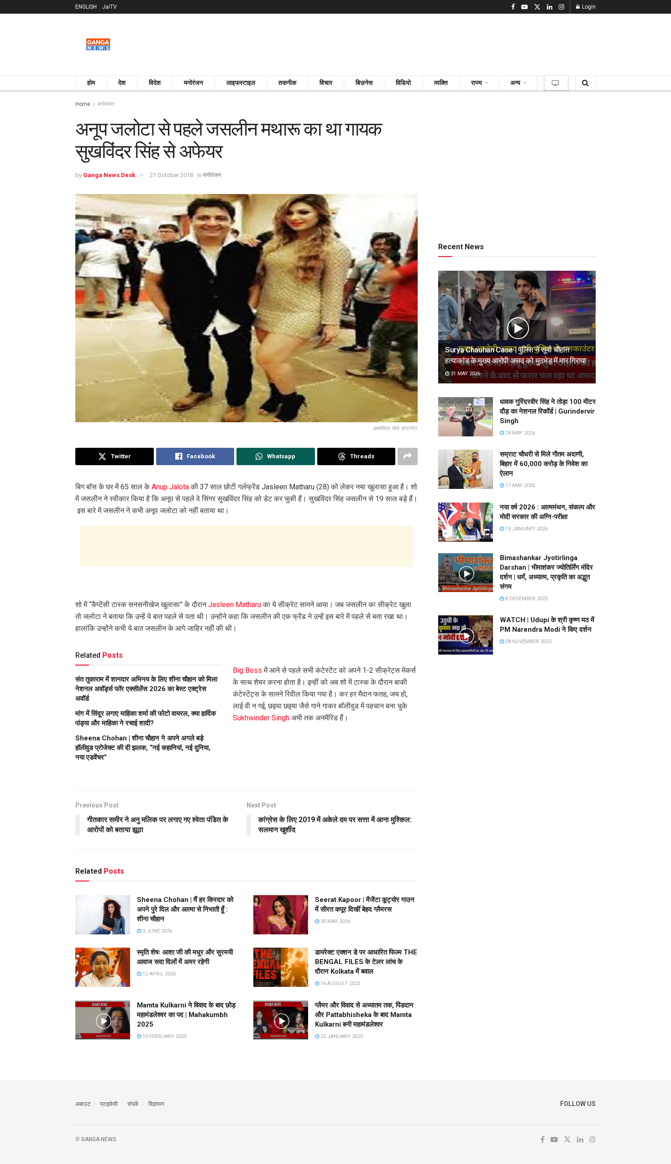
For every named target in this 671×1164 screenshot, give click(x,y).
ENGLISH (86, 7)
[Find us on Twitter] (537, 7)
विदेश (155, 82)
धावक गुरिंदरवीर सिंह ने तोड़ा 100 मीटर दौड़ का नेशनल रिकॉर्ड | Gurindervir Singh (548, 411)
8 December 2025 (526, 599)
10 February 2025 (164, 1036)
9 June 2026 (156, 931)
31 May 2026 (464, 374)
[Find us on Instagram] (561, 7)
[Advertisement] (429, 42)
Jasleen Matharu (234, 604)
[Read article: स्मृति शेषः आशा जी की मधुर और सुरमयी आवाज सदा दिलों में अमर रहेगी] (102, 967)
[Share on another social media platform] (408, 456)
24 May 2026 (519, 433)
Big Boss (247, 670)
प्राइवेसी (109, 1104)
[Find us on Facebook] (513, 7)
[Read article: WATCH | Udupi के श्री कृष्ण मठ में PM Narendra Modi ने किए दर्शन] (465, 635)
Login (588, 7)
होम (91, 82)
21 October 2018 (171, 175)
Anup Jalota (170, 486)
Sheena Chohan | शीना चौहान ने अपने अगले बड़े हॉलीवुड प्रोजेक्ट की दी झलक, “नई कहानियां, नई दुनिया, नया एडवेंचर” (142, 747)
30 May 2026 (334, 921)
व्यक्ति (441, 82)
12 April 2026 (158, 974)
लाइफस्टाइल (240, 82)
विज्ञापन (156, 1104)
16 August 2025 (339, 983)
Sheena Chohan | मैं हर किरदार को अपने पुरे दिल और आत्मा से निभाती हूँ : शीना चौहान (185, 909)
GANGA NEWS (98, 1139)
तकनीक (287, 82)
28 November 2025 (527, 642)
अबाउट (82, 1104)
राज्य (476, 82)
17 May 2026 (519, 485)
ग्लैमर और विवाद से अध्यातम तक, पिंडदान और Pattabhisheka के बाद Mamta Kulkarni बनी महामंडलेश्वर (364, 1014)
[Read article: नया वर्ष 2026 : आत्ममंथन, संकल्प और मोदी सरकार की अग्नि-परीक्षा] (465, 522)
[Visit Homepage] (98, 44)
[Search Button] (585, 83)
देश (122, 82)
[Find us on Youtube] (524, 7)
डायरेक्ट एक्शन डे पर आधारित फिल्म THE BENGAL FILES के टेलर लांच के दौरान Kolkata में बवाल (366, 961)
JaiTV (109, 7)
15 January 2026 (526, 529)
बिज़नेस (364, 82)
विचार (326, 82)
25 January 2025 (341, 1036)
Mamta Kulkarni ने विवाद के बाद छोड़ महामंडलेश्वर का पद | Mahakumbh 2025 (186, 1014)
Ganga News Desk (109, 175)
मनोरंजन (193, 82)
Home (82, 104)
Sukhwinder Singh (261, 717)
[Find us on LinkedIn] (549, 7)
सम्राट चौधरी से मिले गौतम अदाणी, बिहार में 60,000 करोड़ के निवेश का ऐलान (543, 463)
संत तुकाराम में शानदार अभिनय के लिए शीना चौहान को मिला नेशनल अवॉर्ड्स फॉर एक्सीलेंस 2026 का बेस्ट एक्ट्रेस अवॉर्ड (146, 689)
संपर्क (133, 1104)
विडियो (403, 82)
